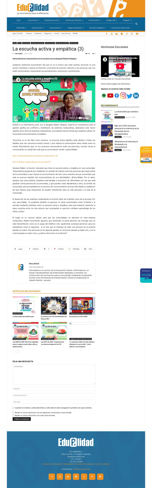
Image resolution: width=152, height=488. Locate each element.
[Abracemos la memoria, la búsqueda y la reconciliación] (107, 146)
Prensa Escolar (94, 20)
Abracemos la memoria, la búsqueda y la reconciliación (126, 144)
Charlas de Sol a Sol (51, 20)
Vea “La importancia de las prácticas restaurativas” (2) (35, 156)
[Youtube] (137, 34)
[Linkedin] (116, 34)
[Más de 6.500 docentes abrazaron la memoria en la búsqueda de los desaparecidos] (107, 130)
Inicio (18, 20)
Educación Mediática (96, 28)
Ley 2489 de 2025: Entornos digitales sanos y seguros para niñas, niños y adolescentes (25, 344)
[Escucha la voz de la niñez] (82, 306)
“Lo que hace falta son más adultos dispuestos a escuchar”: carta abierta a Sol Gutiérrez (81, 344)
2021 (19, 43)
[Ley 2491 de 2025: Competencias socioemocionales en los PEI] (54, 331)
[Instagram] (111, 34)
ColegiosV (126, 20)
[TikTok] (126, 34)
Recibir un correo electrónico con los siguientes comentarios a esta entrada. (43, 412)
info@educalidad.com (81, 469)
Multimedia (21, 28)
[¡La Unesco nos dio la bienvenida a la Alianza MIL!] (54, 306)
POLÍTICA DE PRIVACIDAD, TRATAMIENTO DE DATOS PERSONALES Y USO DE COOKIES (76, 464)
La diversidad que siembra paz (23, 316)
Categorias (47, 33)
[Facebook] (106, 34)
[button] (136, 24)
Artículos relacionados (26, 291)
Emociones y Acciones (73, 20)
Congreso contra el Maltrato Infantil (80, 313)
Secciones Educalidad (37, 43)
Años (14, 43)
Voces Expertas (54, 28)
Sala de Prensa (66, 33)
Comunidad (26, 43)
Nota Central (32, 20)
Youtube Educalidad (122, 79)
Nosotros (29, 33)
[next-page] (17, 351)
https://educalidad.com (36, 267)
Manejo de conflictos (62, 43)
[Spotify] (121, 34)
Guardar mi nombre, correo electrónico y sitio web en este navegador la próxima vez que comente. (53, 408)
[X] (132, 34)
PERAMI (75, 33)
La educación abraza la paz (120, 28)
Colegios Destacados (74, 28)
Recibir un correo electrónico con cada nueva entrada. (35, 415)
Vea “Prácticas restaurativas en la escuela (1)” (32, 162)
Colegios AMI (110, 20)
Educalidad (18, 53)
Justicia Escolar (37, 28)
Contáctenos (38, 33)
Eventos (57, 33)
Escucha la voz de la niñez (78, 316)
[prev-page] (14, 351)
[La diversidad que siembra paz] (25, 306)
